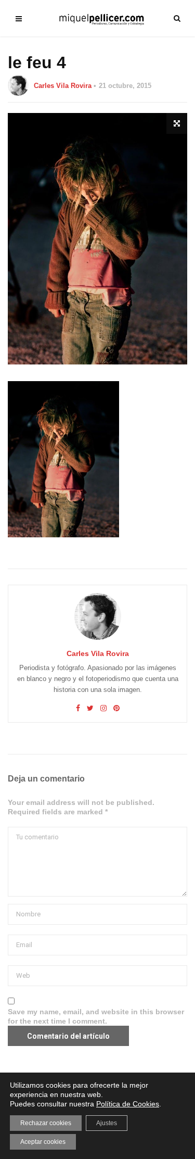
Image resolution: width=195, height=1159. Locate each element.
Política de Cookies (127, 1104)
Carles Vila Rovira (63, 86)
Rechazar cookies (45, 1123)
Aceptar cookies (43, 1141)
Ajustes (106, 1123)
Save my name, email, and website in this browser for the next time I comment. (96, 1016)
